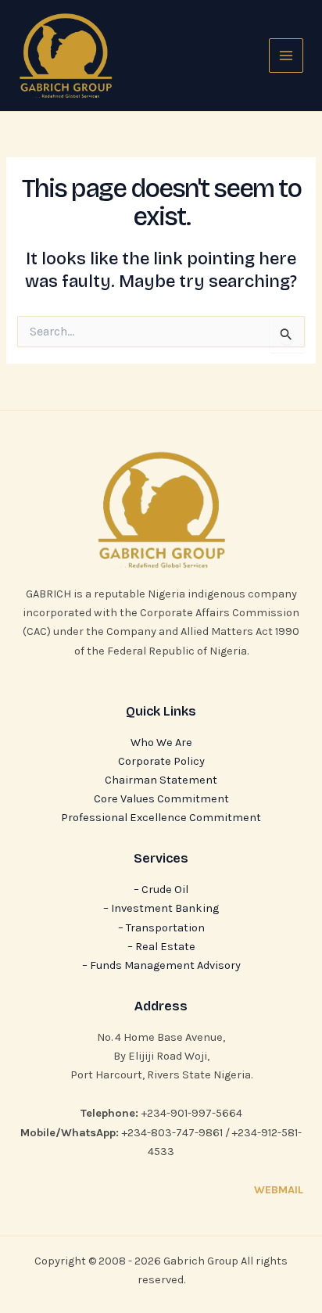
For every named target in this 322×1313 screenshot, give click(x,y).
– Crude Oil (161, 889)
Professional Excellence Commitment (161, 817)
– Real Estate (161, 946)
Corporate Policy (161, 761)
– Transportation (161, 928)
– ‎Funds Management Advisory (161, 965)
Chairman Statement (161, 780)
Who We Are (161, 742)
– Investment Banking (161, 908)
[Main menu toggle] (286, 55)
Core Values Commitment (161, 798)
